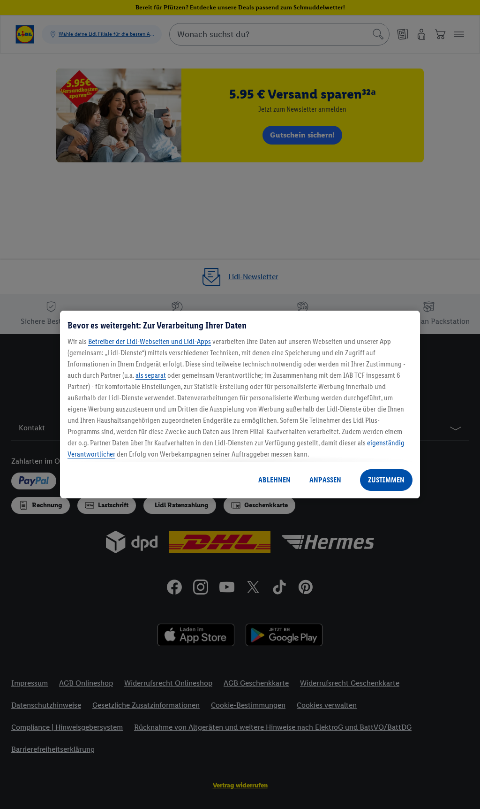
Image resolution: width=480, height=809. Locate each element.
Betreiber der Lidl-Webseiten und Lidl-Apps (149, 341)
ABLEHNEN (274, 479)
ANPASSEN (325, 479)
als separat (150, 375)
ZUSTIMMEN (386, 479)
